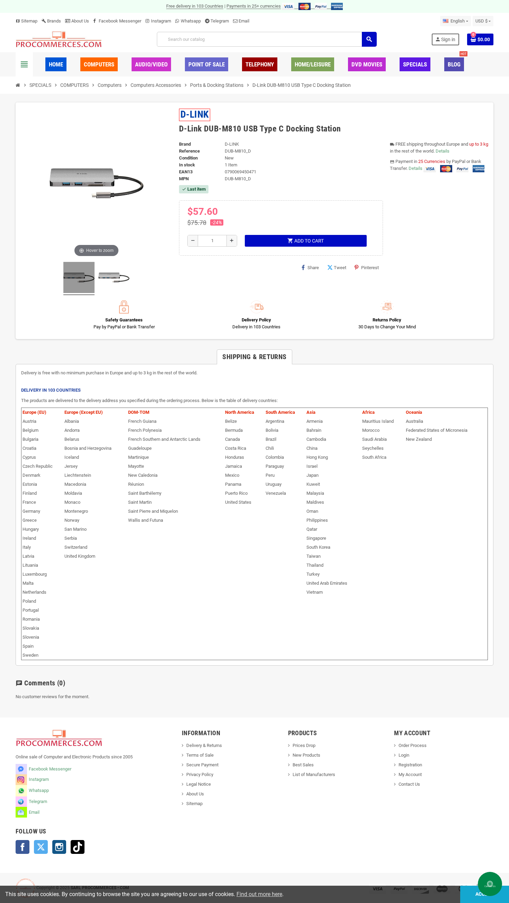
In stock (187, 164)
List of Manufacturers (314, 774)
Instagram (161, 21)
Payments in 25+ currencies (253, 6)
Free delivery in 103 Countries (194, 6)
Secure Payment (202, 764)
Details (442, 151)
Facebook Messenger (120, 21)
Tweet (340, 267)
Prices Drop (304, 745)
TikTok (77, 847)
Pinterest (370, 267)
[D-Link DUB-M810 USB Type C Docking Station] (79, 278)
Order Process (413, 745)
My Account (410, 774)
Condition (188, 158)
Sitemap (26, 21)
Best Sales (303, 764)
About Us (79, 21)
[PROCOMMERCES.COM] (59, 39)
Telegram (220, 21)
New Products (306, 755)
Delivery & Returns (204, 745)
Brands (51, 21)
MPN (184, 178)
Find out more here (259, 894)
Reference (189, 151)
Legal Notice (198, 784)
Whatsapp (191, 21)
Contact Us (409, 784)
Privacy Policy (199, 774)
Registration (410, 764)
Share (313, 267)
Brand (185, 144)
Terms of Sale (200, 755)
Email (244, 21)
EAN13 (186, 171)
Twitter (41, 847)
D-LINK (194, 114)
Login (404, 755)
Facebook (22, 847)
